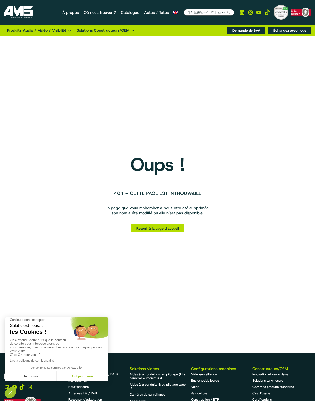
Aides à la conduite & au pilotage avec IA (158, 386)
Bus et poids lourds (205, 380)
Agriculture (199, 393)
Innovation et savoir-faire (270, 374)
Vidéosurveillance (204, 374)
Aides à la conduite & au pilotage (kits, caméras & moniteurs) (158, 376)
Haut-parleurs (78, 387)
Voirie (195, 387)
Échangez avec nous (289, 30)
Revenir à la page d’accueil (157, 228)
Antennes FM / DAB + (84, 393)
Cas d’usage (261, 393)
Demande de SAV (246, 30)
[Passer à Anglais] (175, 13)
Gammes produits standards (273, 387)
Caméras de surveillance (147, 394)
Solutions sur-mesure (267, 380)
